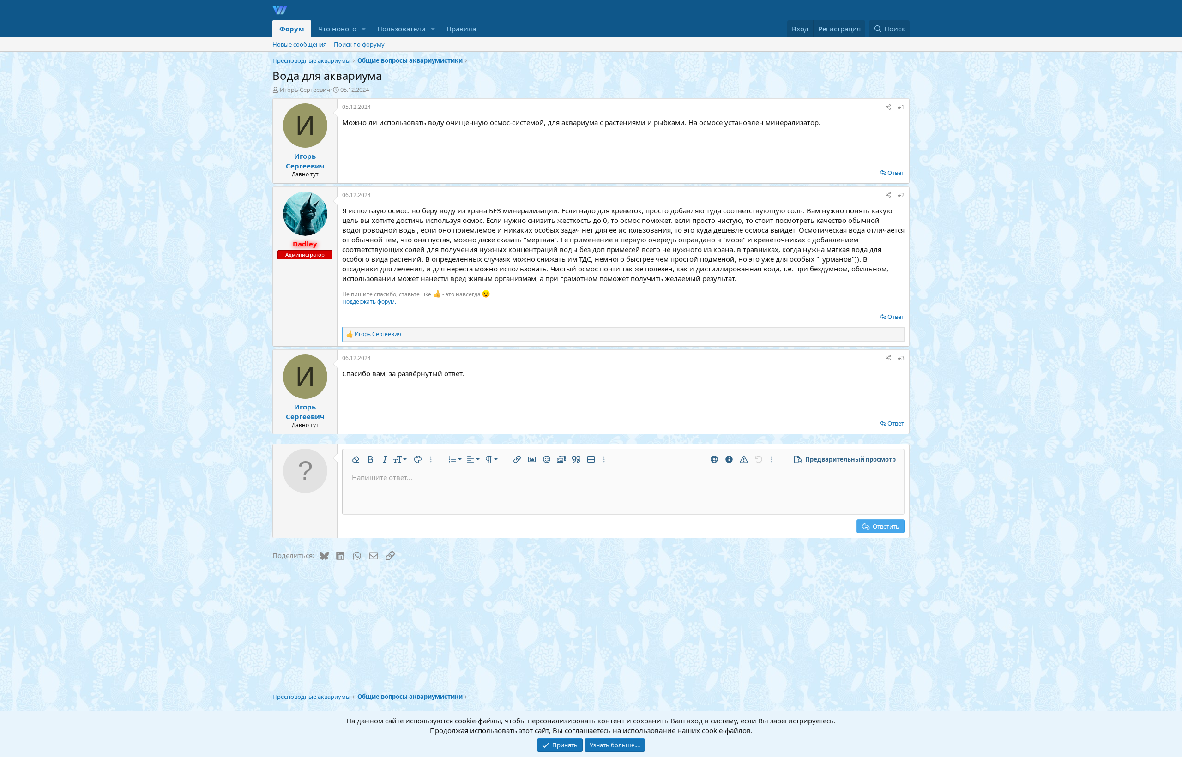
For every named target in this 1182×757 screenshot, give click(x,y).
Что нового (337, 28)
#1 (901, 107)
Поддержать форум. (369, 302)
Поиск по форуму (359, 44)
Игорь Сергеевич (305, 89)
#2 (901, 195)
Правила (461, 28)
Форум (291, 28)
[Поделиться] (888, 107)
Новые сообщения (299, 44)
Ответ (895, 172)
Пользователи (401, 28)
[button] (363, 28)
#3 (901, 358)
